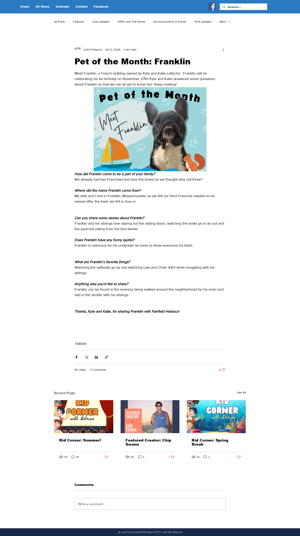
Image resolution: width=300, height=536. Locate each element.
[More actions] (223, 49)
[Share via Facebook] (76, 357)
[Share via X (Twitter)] (86, 357)
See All (241, 392)
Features (78, 21)
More (223, 21)
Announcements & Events (169, 21)
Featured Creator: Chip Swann (148, 442)
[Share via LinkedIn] (96, 357)
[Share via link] (106, 357)
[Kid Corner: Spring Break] (216, 416)
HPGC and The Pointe (131, 21)
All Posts (59, 21)
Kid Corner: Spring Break (210, 442)
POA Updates (203, 21)
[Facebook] (212, 6)
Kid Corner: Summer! (80, 440)
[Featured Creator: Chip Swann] (150, 416)
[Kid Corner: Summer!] (83, 416)
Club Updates (101, 21)
